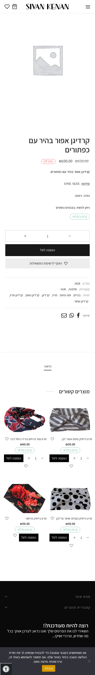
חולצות (73, 289)
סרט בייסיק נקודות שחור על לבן (74, 518)
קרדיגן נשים (32, 295)
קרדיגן (45, 295)
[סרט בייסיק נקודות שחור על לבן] (70, 498)
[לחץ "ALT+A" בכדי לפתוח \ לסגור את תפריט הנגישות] (6, 669)
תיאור (47, 366)
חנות (63, 289)
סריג (54, 295)
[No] (89, 661)
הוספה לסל (47, 250)
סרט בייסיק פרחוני (36, 518)
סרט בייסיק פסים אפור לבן (77, 439)
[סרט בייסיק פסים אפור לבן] (70, 419)
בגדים (77, 295)
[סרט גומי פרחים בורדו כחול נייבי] (25, 419)
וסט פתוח (65, 295)
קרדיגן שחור (81, 301)
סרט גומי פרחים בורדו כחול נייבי (28, 439)
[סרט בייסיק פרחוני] (25, 498)
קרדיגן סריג (16, 295)
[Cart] (14, 6)
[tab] (47, 366)
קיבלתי (48, 668)
